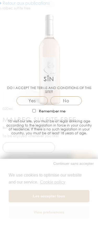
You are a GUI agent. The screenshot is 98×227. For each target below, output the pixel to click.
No (66, 100)
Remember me (52, 111)
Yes (32, 100)
